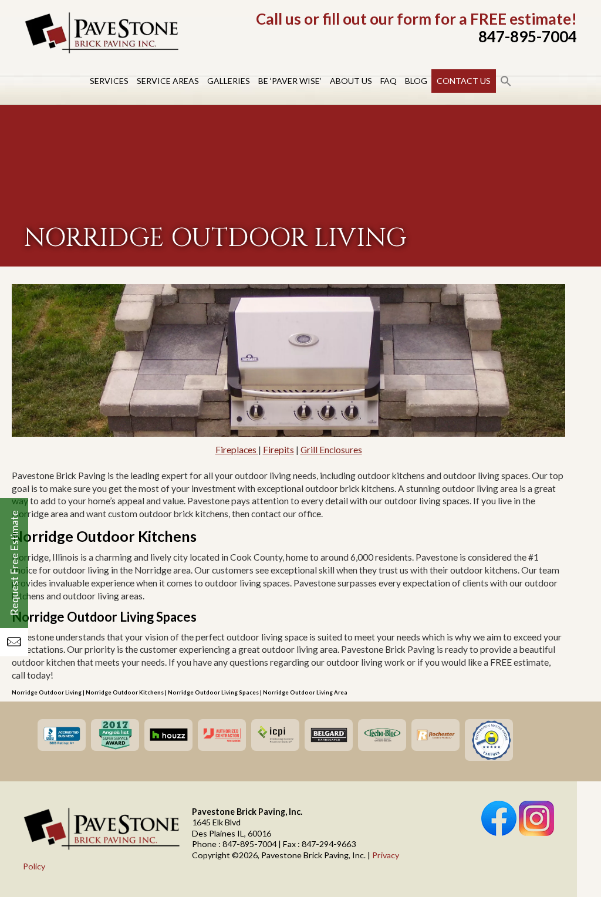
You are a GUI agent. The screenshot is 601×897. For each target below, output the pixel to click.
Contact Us (464, 81)
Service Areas (168, 81)
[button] (506, 81)
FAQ (388, 81)
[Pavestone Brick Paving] (101, 51)
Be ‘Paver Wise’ (290, 81)
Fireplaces (236, 449)
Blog (416, 81)
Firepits (278, 449)
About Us (351, 81)
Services (109, 81)
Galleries (228, 81)
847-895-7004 (527, 36)
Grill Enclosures (331, 449)
